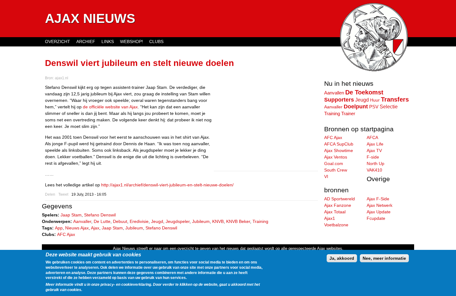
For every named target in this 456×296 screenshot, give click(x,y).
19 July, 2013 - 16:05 (88, 194)
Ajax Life (375, 143)
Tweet (63, 194)
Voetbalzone (336, 224)
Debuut (120, 221)
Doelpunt (356, 106)
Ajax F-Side (378, 198)
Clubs (156, 41)
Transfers (395, 99)
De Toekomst (364, 92)
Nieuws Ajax (77, 227)
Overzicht (57, 41)
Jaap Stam (71, 214)
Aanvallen (334, 92)
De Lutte (102, 221)
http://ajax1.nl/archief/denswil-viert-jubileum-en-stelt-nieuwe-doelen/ (167, 184)
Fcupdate (376, 218)
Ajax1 (329, 218)
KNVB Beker (238, 221)
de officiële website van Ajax (110, 106)
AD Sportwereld (339, 198)
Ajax (95, 227)
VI (326, 176)
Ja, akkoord (341, 258)
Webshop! (131, 41)
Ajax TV (374, 150)
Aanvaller (82, 221)
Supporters (339, 100)
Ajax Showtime (338, 150)
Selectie (389, 106)
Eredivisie (139, 221)
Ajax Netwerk (379, 205)
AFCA (372, 137)
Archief (85, 41)
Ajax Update (379, 211)
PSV (373, 106)
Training (260, 221)
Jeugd (157, 221)
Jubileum (201, 221)
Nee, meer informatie (384, 258)
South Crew (335, 170)
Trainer (348, 113)
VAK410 (374, 170)
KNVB (218, 221)
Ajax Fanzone (337, 205)
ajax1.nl (61, 78)
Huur (375, 100)
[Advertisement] (266, 127)
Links (107, 41)
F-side (373, 157)
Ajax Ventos (335, 157)
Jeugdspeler (178, 221)
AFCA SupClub (338, 143)
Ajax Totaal (335, 211)
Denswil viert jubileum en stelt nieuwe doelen (139, 63)
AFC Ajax (66, 234)
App (59, 227)
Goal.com (333, 163)
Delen (50, 194)
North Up (375, 163)
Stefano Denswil (100, 214)
